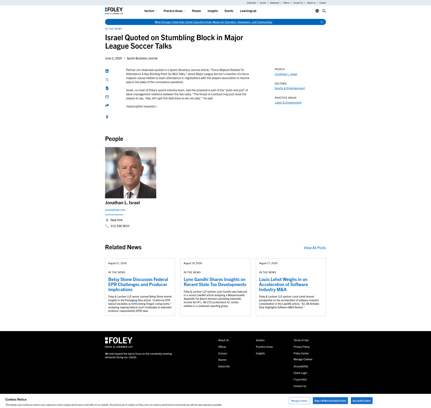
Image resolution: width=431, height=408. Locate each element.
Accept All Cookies (362, 400)
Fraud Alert (300, 379)
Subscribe (251, 3)
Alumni (263, 3)
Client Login (300, 372)
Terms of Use (301, 340)
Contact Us (298, 3)
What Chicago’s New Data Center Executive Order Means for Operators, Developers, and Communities (213, 22)
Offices (286, 3)
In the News (113, 28)
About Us (311, 3)
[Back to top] (107, 118)
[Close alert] (322, 22)
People (196, 11)
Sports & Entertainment (290, 88)
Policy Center (301, 353)
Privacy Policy (302, 346)
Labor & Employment (288, 102)
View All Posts (315, 247)
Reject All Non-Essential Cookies (330, 400)
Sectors (149, 11)
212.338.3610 (120, 226)
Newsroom (274, 3)
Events (229, 11)
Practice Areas (173, 11)
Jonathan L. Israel (286, 74)
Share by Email (107, 97)
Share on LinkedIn (107, 71)
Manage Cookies (299, 400)
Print (107, 88)
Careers (322, 3)
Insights (213, 11)
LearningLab (248, 11)
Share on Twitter (107, 80)
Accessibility (301, 366)
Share (107, 105)
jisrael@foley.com (115, 209)
